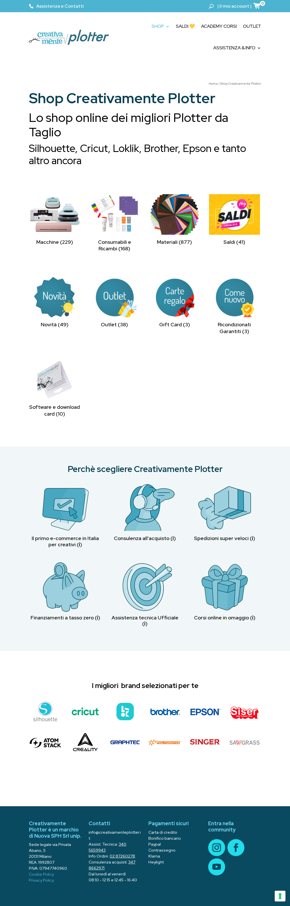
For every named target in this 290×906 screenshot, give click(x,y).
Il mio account (234, 6)
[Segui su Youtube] (216, 866)
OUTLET (252, 26)
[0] (257, 5)
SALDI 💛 (185, 26)
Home (213, 84)
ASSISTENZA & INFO (234, 48)
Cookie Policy (41, 874)
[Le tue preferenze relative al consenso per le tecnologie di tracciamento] (280, 896)
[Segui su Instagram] (216, 847)
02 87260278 (122, 856)
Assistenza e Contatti (60, 6)
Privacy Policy (41, 880)
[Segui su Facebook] (235, 847)
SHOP (158, 26)
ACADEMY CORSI (219, 26)
